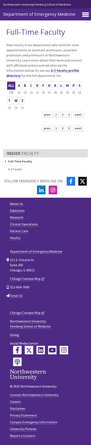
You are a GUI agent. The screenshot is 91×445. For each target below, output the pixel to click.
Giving (14, 335)
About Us (16, 204)
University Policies (23, 429)
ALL (11, 85)
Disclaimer (17, 408)
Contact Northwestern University (34, 395)
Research (16, 217)
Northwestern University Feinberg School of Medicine (37, 4)
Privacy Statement (23, 415)
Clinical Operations (24, 224)
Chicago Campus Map (25, 278)
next (78, 114)
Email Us (16, 295)
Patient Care (19, 231)
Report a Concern (22, 436)
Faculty (15, 238)
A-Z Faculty (15, 169)
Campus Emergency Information (33, 422)
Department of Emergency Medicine (39, 14)
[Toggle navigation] (85, 14)
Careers (15, 401)
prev (47, 114)
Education (17, 210)
